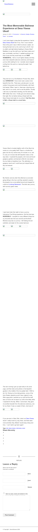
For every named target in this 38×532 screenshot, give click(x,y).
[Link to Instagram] (33, 529)
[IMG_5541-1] (16, 18)
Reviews (32, 34)
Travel (4, 36)
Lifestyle (27, 34)
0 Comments (16, 34)
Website (30, 487)
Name (29, 474)
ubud (23, 428)
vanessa (11, 36)
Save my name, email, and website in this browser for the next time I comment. (17, 494)
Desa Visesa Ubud (8, 42)
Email (29, 481)
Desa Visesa (30, 418)
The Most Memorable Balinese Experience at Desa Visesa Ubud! (18, 28)
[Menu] (32, 4)
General (23, 34)
